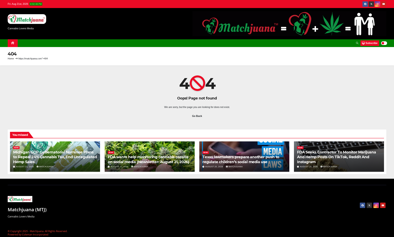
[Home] (13, 43)
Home (11, 58)
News (16, 147)
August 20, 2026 (214, 167)
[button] (357, 43)
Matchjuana (46, 167)
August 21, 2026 (25, 167)
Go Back (197, 116)
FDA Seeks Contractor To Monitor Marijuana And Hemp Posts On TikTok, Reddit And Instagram (336, 157)
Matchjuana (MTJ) (27, 209)
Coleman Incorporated (35, 234)
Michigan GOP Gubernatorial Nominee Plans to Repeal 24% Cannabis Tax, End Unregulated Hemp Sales (55, 157)
